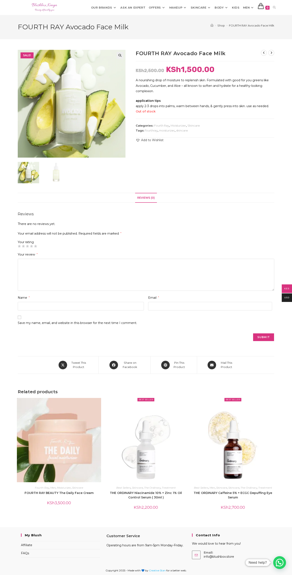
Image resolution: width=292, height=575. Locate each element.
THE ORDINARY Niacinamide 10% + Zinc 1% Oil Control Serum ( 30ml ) (146, 495)
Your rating (26, 242)
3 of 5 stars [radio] (27, 246)
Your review (28, 254)
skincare (182, 130)
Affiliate (26, 545)
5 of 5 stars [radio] (35, 246)
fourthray (151, 130)
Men (53, 487)
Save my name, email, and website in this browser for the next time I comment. (77, 323)
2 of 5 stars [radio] (23, 246)
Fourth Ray (161, 125)
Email (153, 298)
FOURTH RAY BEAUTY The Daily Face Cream (59, 493)
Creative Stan (157, 570)
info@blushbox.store (219, 557)
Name (24, 298)
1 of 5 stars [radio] (19, 246)
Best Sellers (123, 487)
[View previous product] (264, 53)
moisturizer (167, 130)
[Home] (212, 25)
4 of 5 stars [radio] (31, 246)
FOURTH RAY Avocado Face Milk (251, 25)
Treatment (169, 487)
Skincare (193, 125)
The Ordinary (152, 487)
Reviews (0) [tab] (146, 197)
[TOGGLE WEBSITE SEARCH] (274, 7)
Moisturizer (178, 125)
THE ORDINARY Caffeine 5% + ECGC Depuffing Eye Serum (233, 495)
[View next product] (271, 53)
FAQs (25, 553)
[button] (120, 55)
